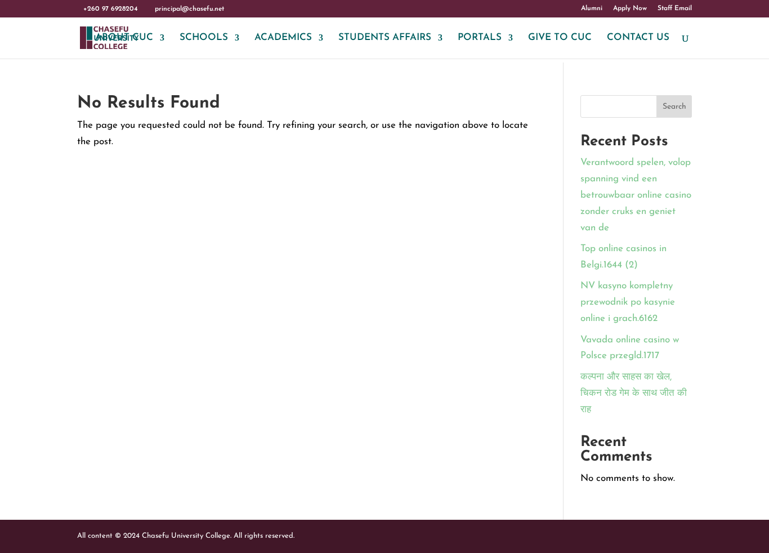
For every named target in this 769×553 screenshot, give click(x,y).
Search (674, 106)
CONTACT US (638, 38)
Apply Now (630, 8)
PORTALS (480, 38)
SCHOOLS (204, 38)
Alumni (591, 8)
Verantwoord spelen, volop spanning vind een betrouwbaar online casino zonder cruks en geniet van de (635, 195)
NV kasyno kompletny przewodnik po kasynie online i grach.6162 (627, 302)
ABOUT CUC (124, 38)
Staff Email (675, 8)
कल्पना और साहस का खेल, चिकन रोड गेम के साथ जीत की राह (633, 393)
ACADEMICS (283, 38)
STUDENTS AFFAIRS (384, 38)
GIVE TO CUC (560, 38)
